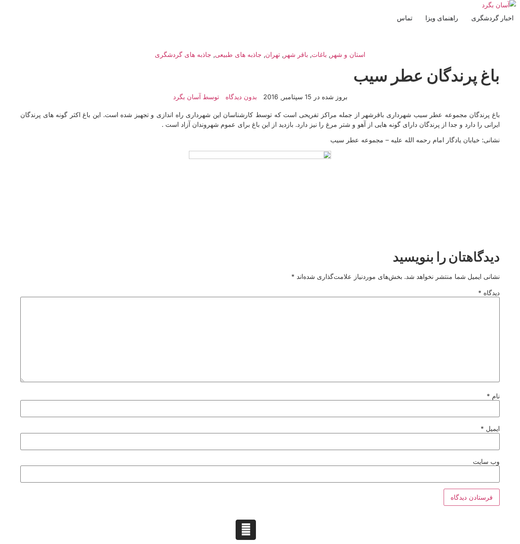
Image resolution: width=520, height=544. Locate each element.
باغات (319, 54)
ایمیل (490, 428)
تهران (272, 54)
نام (493, 396)
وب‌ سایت (486, 461)
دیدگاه (489, 292)
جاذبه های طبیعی (238, 54)
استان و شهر (347, 54)
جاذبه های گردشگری (183, 54)
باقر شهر (296, 54)
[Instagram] (246, 530)
